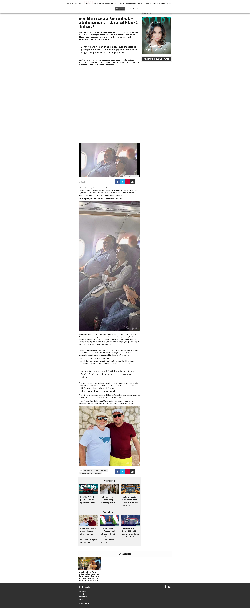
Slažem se (120, 9)
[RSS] (169, 586)
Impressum (82, 591)
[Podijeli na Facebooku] (117, 181)
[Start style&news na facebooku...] (165, 586)
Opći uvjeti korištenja (85, 594)
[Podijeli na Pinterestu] (127, 181)
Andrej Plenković (88, 471)
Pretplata (81, 599)
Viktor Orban (98, 473)
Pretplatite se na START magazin (156, 59)
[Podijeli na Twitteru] (122, 181)
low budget (104, 471)
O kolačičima (83, 597)
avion (97, 471)
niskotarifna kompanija (86, 473)
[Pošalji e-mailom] (132, 181)
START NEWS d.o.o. (85, 604)
